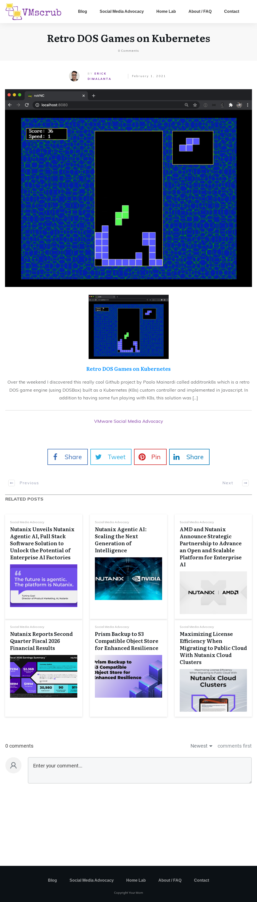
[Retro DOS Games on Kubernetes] (128, 188)
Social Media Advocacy (27, 522)
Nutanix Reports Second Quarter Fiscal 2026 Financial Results (41, 640)
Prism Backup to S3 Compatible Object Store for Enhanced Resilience (126, 640)
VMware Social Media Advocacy (128, 421)
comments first (235, 746)
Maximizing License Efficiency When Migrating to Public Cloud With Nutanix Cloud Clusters (213, 648)
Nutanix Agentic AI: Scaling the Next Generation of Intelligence (121, 539)
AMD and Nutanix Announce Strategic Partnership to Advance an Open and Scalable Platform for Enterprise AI (211, 546)
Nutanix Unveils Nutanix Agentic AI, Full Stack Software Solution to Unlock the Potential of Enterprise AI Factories (42, 543)
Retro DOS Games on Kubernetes (128, 37)
